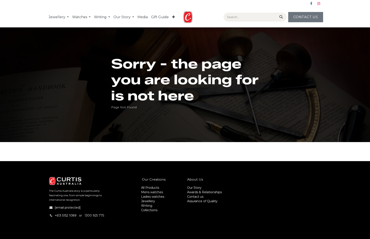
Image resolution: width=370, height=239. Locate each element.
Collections (149, 210)
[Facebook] (311, 3)
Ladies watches (152, 197)
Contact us (195, 197)
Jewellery (148, 201)
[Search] (280, 17)
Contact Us (305, 17)
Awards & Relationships (204, 192)
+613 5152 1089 (65, 215)
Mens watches (152, 192)
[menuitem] (58, 17)
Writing (146, 206)
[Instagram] (318, 3)
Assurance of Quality (202, 201)
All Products (150, 188)
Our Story (194, 188)
